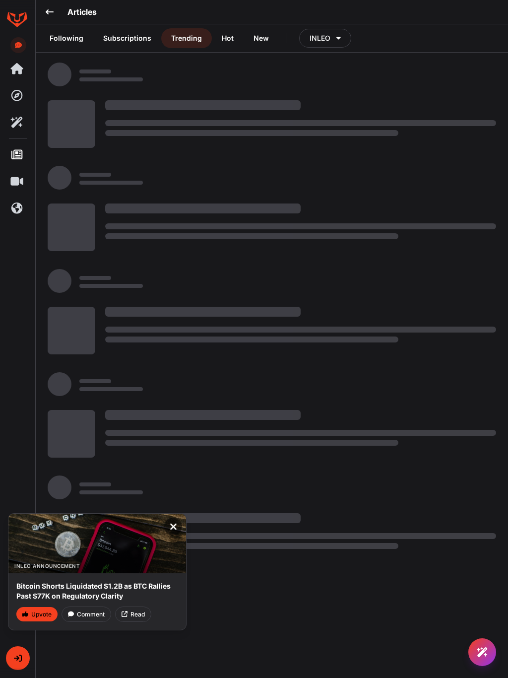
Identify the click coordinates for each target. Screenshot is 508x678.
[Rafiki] (17, 123)
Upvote (41, 614)
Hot (228, 38)
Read (137, 614)
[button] (18, 658)
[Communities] (17, 208)
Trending (186, 38)
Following (66, 38)
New (261, 38)
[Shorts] (17, 182)
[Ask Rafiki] (482, 652)
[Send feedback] (18, 45)
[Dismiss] (173, 527)
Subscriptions (127, 38)
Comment (91, 614)
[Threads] (17, 69)
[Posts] (17, 155)
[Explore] (17, 96)
